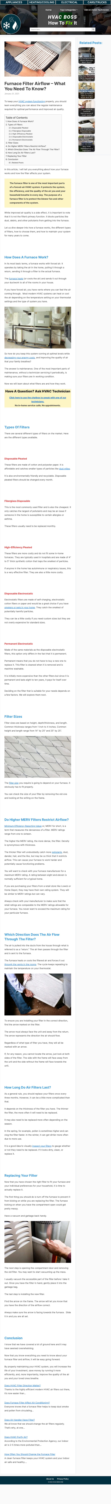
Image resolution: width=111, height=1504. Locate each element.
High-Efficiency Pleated (22, 134)
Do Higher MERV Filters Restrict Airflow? (27, 146)
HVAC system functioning (32, 101)
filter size (14, 783)
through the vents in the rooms (20, 964)
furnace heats (16, 278)
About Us (50, 1479)
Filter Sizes (13, 143)
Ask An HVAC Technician (96, 9)
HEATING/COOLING (41, 2)
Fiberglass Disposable (21, 131)
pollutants (57, 852)
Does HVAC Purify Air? (16, 1437)
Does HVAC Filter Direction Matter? (22, 1385)
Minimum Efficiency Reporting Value (23, 826)
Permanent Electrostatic (22, 140)
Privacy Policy (63, 1479)
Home (48, 9)
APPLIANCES (14, 2)
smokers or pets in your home (19, 607)
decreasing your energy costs (19, 357)
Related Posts (18, 163)
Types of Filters (15, 124)
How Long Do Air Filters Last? (22, 153)
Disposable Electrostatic (22, 137)
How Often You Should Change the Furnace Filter (29, 1454)
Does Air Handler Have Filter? (19, 1420)
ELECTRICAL (69, 2)
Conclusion (13, 159)
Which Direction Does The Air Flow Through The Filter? (34, 149)
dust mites (64, 468)
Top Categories (68, 9)
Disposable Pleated (20, 128)
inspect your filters (41, 1146)
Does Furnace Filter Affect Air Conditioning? (27, 1402)
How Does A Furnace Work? (20, 121)
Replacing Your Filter (17, 156)
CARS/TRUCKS (97, 2)
